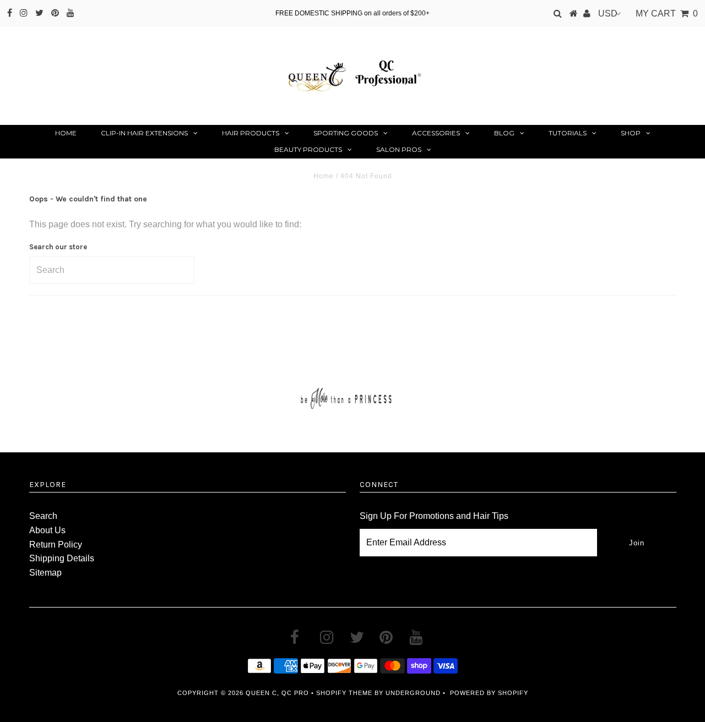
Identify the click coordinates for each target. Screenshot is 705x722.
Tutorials (568, 133)
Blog (504, 133)
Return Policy (55, 544)
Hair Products (250, 133)
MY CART (667, 13)
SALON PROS (398, 149)
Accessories (436, 133)
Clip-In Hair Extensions (144, 133)
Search (43, 516)
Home (66, 133)
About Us (47, 530)
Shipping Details (61, 558)
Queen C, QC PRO (277, 693)
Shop (631, 133)
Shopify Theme (344, 693)
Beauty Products (308, 149)
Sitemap (45, 572)
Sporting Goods (345, 133)
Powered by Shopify (489, 693)
